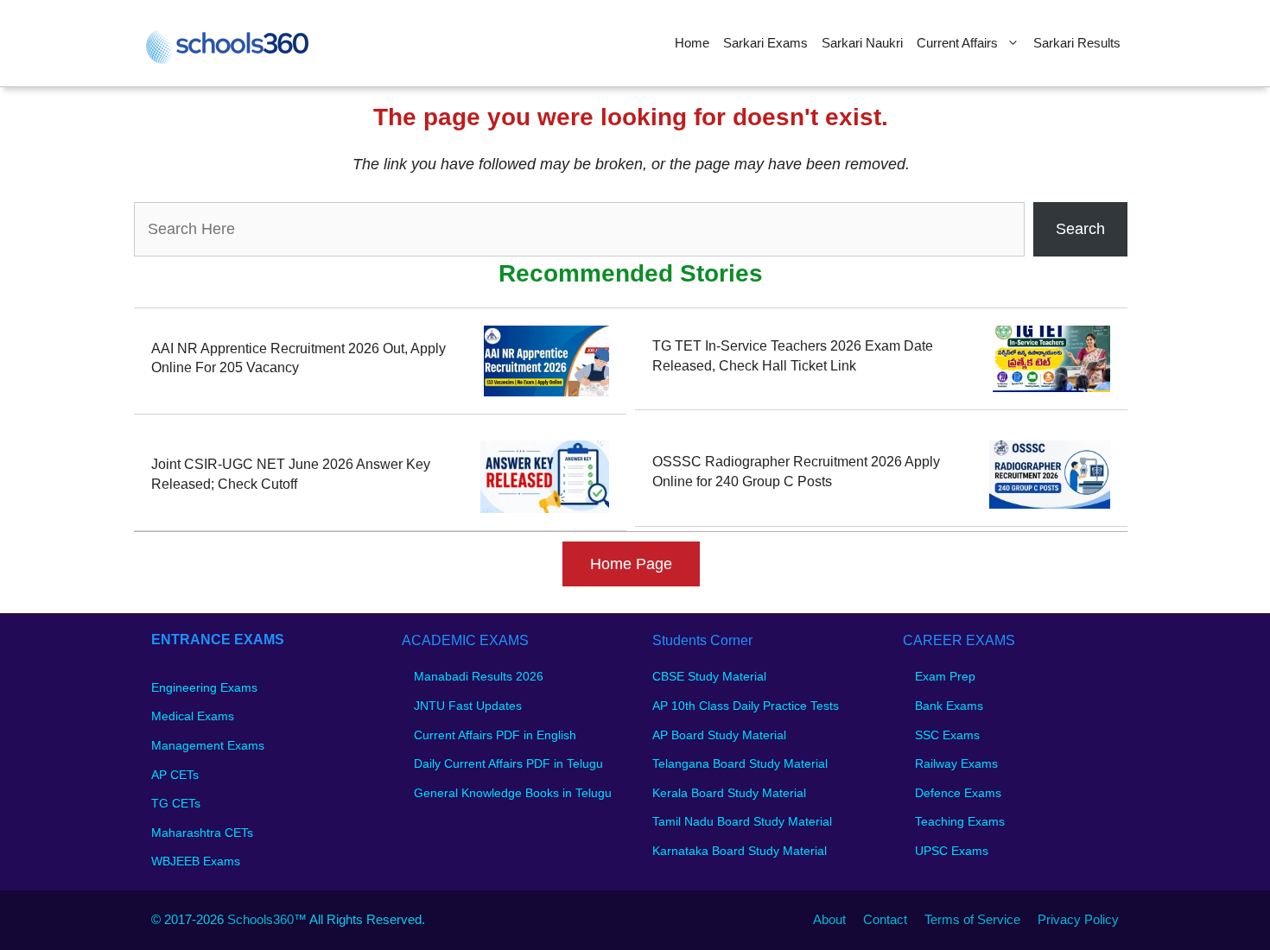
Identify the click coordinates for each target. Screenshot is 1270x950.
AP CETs (175, 775)
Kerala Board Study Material (729, 793)
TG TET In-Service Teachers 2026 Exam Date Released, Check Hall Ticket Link (792, 355)
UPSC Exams (951, 851)
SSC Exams (947, 735)
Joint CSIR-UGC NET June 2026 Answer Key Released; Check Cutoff (290, 474)
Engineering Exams (204, 687)
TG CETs (175, 803)
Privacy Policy (1078, 919)
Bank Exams (949, 705)
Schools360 (260, 919)
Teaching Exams (960, 821)
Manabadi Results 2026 (478, 676)
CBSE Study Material (709, 676)
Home (692, 42)
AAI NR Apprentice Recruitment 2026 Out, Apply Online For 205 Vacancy (298, 358)
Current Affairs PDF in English (495, 735)
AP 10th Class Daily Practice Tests (745, 705)
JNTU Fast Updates (468, 705)
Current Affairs (957, 42)
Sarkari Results (1077, 42)
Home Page (631, 564)
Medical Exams (192, 716)
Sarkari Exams (765, 42)
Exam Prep (945, 676)
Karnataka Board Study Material (739, 851)
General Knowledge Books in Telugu (513, 793)
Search (1080, 229)
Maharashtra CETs (202, 832)
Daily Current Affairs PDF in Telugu (508, 763)
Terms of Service (972, 919)
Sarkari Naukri (862, 42)
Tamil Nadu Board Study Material (742, 821)
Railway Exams (956, 763)
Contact (885, 919)
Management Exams (207, 745)
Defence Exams (958, 793)
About (829, 919)
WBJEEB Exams (195, 861)
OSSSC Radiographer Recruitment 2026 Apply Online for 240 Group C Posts (796, 471)
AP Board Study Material (719, 735)
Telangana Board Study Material (740, 763)
